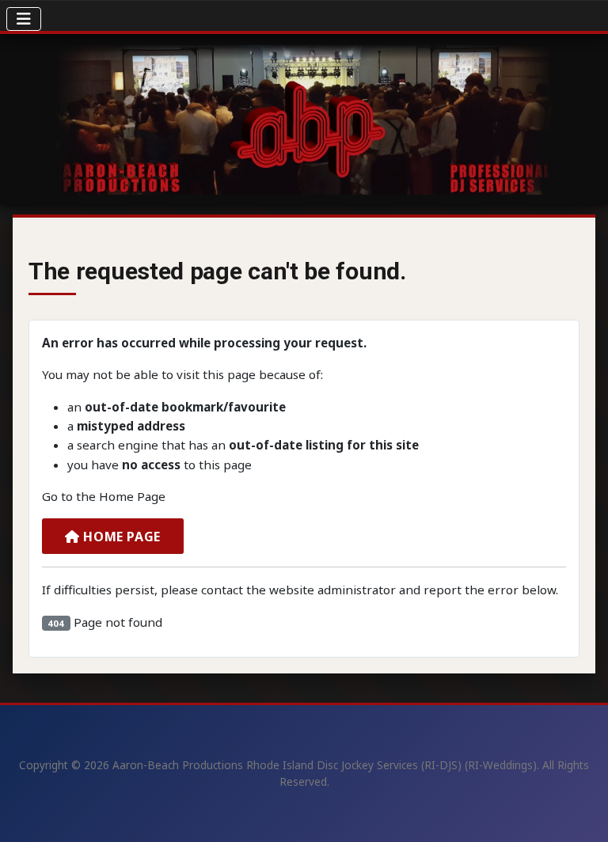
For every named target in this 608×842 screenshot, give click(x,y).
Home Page (120, 536)
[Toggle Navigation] (23, 19)
